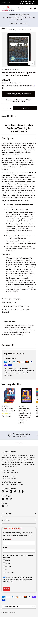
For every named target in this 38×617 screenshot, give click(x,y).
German (8, 566)
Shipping (4, 83)
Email (5, 547)
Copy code (24, 24)
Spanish (7, 560)
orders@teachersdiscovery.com (19, 3)
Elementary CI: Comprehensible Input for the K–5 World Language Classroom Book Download (25, 414)
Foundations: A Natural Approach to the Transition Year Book (17, 29)
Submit (6, 589)
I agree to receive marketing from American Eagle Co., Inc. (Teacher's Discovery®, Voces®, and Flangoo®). (18, 579)
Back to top (19, 443)
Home (3, 28)
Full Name (7, 539)
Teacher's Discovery (11, 612)
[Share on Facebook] (12, 116)
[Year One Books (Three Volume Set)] (9, 395)
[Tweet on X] (8, 116)
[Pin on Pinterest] (15, 116)
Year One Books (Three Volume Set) (8, 410)
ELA (6, 569)
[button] (31, 8)
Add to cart (25, 108)
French (7, 563)
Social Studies (9, 572)
